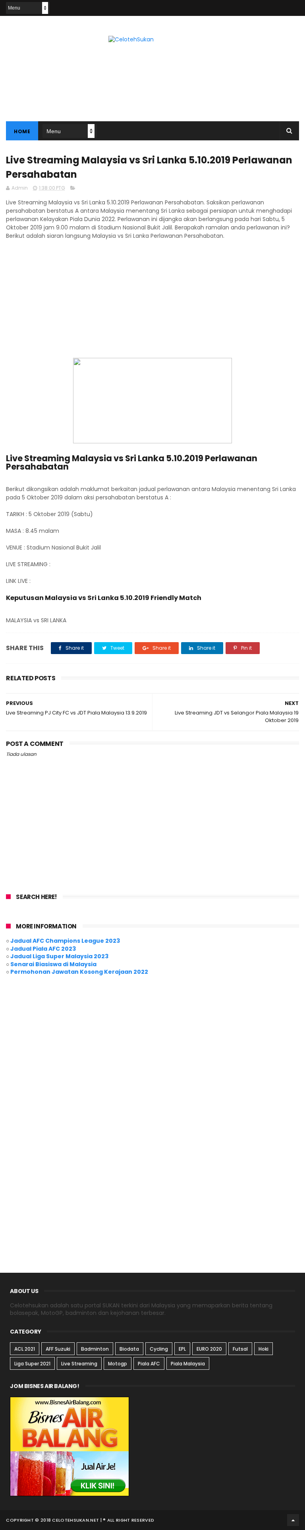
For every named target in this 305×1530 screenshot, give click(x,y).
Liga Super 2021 (32, 1363)
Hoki (263, 1349)
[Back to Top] (293, 1520)
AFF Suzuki (58, 1349)
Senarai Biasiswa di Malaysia (53, 964)
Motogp (117, 1363)
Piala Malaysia (188, 1363)
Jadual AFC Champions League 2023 (65, 941)
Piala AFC (149, 1363)
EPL (182, 1349)
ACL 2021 (24, 1349)
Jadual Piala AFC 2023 (43, 949)
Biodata (129, 1349)
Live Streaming (79, 1363)
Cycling (159, 1349)
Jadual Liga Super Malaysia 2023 (59, 956)
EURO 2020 (209, 1349)
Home (22, 131)
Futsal (240, 1349)
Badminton (95, 1349)
